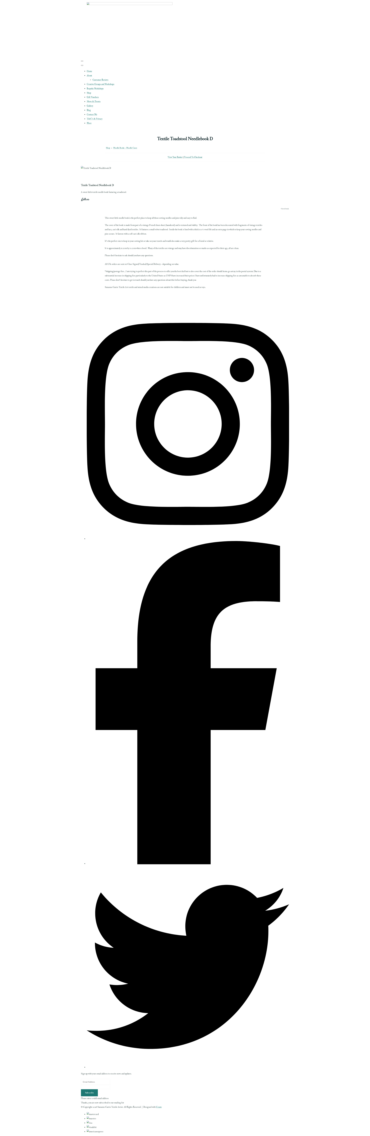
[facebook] (188, 863)
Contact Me (92, 114)
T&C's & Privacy (94, 118)
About (89, 75)
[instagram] (188, 538)
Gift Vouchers (93, 97)
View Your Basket (175, 157)
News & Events (94, 101)
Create (159, 1107)
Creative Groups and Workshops (100, 84)
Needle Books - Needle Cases (125, 148)
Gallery (90, 105)
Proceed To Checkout (193, 157)
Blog (89, 110)
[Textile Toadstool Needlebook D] (85, 177)
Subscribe (89, 1092)
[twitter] (188, 1067)
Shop (89, 92)
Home (89, 71)
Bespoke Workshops (95, 88)
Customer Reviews (100, 80)
